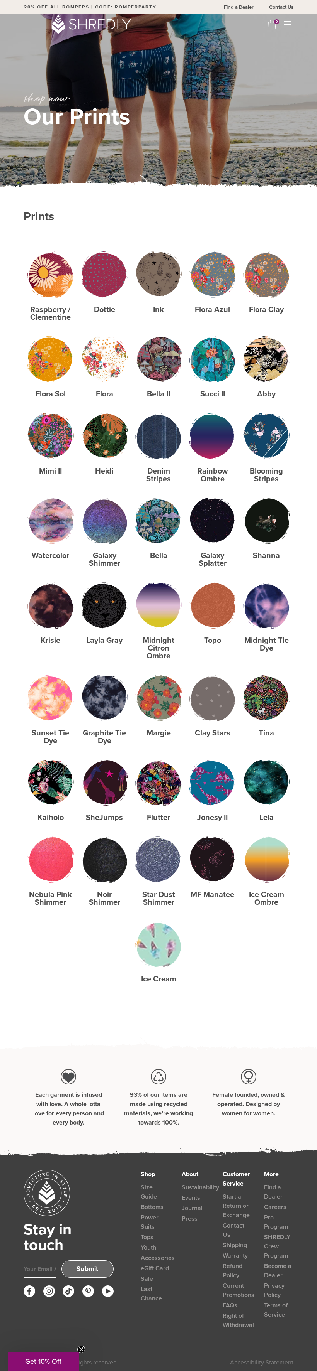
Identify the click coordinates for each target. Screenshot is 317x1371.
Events (191, 1197)
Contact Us (281, 7)
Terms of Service (276, 1310)
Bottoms (152, 1206)
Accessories (158, 1257)
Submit (88, 1269)
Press (190, 1218)
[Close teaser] (81, 1349)
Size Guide (149, 1192)
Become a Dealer (277, 1270)
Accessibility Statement (261, 1362)
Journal (192, 1208)
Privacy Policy (274, 1290)
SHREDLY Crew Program (277, 1246)
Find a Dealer (239, 7)
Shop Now (50, 274)
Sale (147, 1278)
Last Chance (151, 1294)
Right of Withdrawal (238, 1320)
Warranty (235, 1255)
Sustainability (200, 1187)
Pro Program (276, 1222)
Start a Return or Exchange (236, 1205)
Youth (148, 1247)
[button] (43, 1361)
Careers (275, 1206)
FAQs (230, 1305)
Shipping (235, 1245)
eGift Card (155, 1268)
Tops (147, 1237)
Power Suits (149, 1222)
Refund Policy (232, 1270)
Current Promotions (238, 1290)
